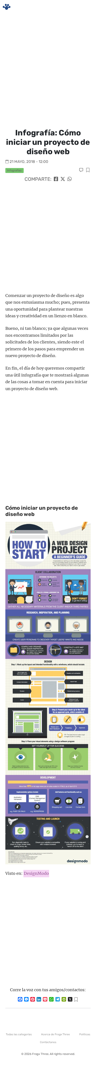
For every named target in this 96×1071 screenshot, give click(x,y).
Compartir (88, 170)
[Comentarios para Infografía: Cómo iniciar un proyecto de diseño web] (81, 170)
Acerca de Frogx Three (55, 1034)
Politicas (84, 1034)
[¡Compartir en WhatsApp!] (69, 179)
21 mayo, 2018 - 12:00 (29, 161)
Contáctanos (48, 1042)
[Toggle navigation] (87, 7)
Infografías (14, 170)
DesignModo (36, 873)
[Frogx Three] (6, 7)
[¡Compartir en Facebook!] (56, 179)
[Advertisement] (48, 70)
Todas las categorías (19, 1034)
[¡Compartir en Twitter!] (62, 179)
